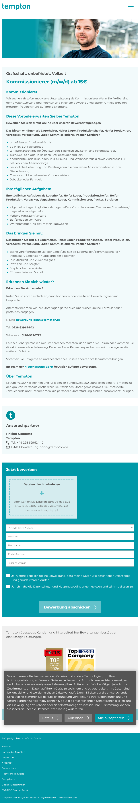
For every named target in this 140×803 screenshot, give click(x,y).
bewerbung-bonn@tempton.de (38, 319)
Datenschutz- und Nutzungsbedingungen (61, 586)
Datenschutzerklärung (52, 709)
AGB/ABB (7, 763)
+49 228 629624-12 (30, 442)
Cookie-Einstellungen (13, 784)
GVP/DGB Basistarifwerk (15, 790)
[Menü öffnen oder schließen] (130, 6)
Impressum (8, 757)
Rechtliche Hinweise (13, 773)
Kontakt (6, 746)
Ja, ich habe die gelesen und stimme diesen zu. (72, 586)
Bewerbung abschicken (67, 607)
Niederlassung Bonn (38, 366)
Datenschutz (9, 768)
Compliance (8, 779)
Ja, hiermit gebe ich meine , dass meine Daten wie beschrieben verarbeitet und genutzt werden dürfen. (70, 578)
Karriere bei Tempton (13, 752)
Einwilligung (56, 575)
